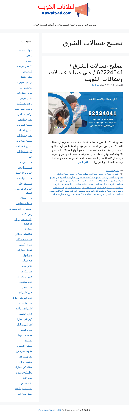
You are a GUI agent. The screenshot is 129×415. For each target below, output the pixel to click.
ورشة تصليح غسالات (61, 194)
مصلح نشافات (99, 194)
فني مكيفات (25, 303)
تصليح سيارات (24, 135)
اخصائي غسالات (111, 173)
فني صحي (26, 287)
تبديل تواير (26, 98)
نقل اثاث (27, 377)
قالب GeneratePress (49, 410)
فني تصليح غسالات (106, 187)
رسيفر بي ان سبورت (20, 208)
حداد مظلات (25, 198)
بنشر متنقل (26, 76)
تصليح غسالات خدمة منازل (89, 177)
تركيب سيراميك (23, 108)
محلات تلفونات (24, 335)
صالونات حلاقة (24, 239)
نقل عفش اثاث (23, 388)
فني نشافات (92, 190)
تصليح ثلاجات (25, 130)
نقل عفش (26, 383)
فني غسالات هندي (107, 190)
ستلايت (28, 228)
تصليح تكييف (25, 119)
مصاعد (28, 340)
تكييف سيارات (24, 151)
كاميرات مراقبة (24, 308)
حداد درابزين (25, 167)
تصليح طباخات (24, 140)
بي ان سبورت (24, 82)
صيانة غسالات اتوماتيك (71, 180)
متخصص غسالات (78, 190)
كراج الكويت (25, 313)
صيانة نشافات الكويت (63, 184)
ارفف (29, 55)
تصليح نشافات (102, 180)
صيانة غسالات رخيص (97, 184)
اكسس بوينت (24, 66)
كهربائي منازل (24, 324)
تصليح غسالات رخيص (66, 177)
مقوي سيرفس (24, 351)
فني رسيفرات (24, 276)
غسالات (119, 187)
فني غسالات (90, 187)
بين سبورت (26, 87)
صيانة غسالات (89, 180)
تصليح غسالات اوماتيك (112, 177)
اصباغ (29, 60)
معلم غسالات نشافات (81, 194)
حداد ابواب (26, 162)
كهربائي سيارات (23, 319)
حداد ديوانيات (24, 178)
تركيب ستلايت (24, 103)
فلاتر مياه (27, 265)
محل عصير (26, 329)
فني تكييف (26, 271)
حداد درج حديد (24, 172)
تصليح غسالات (112, 170)
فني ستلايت (25, 281)
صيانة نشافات (81, 184)
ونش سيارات (25, 393)
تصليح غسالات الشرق (64, 173)
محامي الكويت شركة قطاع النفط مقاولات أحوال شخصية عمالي (64, 24)
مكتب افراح (25, 361)
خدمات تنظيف (24, 203)
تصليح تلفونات (24, 124)
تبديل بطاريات (24, 92)
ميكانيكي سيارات (23, 367)
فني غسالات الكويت (74, 187)
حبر (30, 156)
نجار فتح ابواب (24, 372)
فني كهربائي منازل (22, 297)
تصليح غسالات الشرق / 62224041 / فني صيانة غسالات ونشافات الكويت (86, 72)
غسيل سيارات (24, 249)
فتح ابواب (27, 255)
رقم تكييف (26, 214)
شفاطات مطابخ (23, 233)
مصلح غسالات (62, 190)
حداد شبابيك (25, 183)
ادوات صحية (25, 50)
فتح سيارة (26, 260)
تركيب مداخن (24, 114)
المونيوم (27, 71)
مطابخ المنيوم (24, 345)
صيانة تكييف (25, 244)
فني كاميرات (25, 292)
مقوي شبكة (26, 356)
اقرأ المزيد (82, 162)
